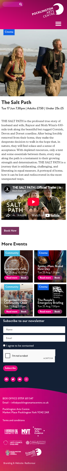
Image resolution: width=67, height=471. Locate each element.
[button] (58, 24)
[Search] (20, 4)
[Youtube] (19, 379)
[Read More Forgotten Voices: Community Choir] (11, 312)
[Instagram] (26, 379)
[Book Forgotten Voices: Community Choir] (23, 312)
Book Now (10, 230)
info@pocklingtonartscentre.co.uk (30, 403)
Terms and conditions (14, 420)
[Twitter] (13, 379)
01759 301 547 (25, 398)
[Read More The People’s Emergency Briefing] (45, 312)
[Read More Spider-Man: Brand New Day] (45, 278)
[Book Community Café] (23, 278)
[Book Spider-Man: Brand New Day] (57, 278)
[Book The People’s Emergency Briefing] (57, 312)
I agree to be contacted (20, 345)
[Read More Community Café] (11, 278)
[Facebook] (6, 379)
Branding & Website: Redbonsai (19, 463)
